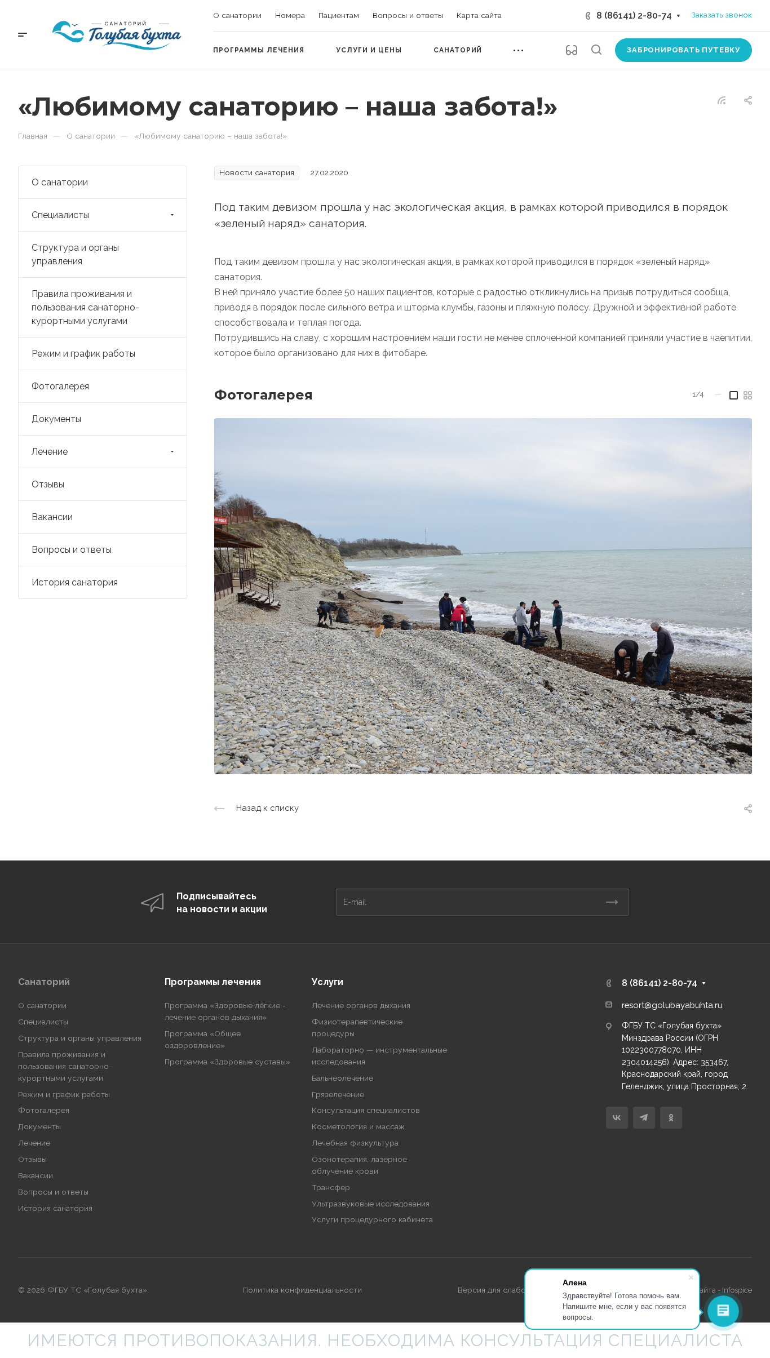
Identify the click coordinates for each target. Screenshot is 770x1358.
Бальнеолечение (342, 1077)
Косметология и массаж (358, 1126)
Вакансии (52, 517)
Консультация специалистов (366, 1110)
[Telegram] (644, 1118)
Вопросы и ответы (72, 549)
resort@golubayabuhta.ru (672, 1005)
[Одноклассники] (671, 1118)
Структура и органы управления (75, 254)
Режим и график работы (83, 353)
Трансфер (331, 1187)
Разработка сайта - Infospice (703, 1290)
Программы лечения (213, 982)
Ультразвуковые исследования (371, 1203)
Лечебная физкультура (355, 1142)
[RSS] (721, 99)
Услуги (327, 982)
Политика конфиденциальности (302, 1289)
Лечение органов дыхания (361, 1005)
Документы (56, 419)
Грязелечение (338, 1094)
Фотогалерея (60, 386)
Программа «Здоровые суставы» (227, 1061)
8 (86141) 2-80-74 (634, 15)
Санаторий (44, 982)
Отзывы (48, 484)
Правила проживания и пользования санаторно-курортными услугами (85, 307)
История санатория (75, 582)
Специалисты (60, 215)
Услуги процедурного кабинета (372, 1219)
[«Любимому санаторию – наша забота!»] (483, 596)
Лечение (50, 451)
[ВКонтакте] (617, 1118)
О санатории (60, 182)
